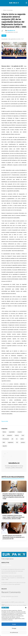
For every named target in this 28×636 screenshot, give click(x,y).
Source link (4, 421)
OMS (4, 442)
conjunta (20, 432)
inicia (23, 435)
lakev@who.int (11, 30)
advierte (3, 602)
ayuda (6, 602)
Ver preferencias (14, 632)
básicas (4, 432)
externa (17, 435)
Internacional (6, 439)
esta (18, 605)
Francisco (21, 605)
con (12, 602)
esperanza (15, 605)
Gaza (24, 605)
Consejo (16, 602)
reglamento (10, 442)
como (9, 602)
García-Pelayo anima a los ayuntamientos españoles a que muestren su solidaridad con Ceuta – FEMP (12, 577)
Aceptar (14, 624)
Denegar (14, 628)
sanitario (23, 442)
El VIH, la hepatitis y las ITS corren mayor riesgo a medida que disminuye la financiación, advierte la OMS (13, 517)
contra (19, 602)
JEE (12, 439)
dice (11, 605)
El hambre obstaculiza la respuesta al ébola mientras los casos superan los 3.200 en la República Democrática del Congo (13, 496)
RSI (17, 442)
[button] (26, 607)
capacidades (11, 432)
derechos (7, 605)
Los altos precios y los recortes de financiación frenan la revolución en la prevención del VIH (13, 537)
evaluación (9, 435)
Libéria (22, 439)
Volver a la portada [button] (7, 10)
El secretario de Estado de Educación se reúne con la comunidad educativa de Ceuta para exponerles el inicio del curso (13, 571)
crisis (23, 602)
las (16, 439)
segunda (5, 446)
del (3, 435)
